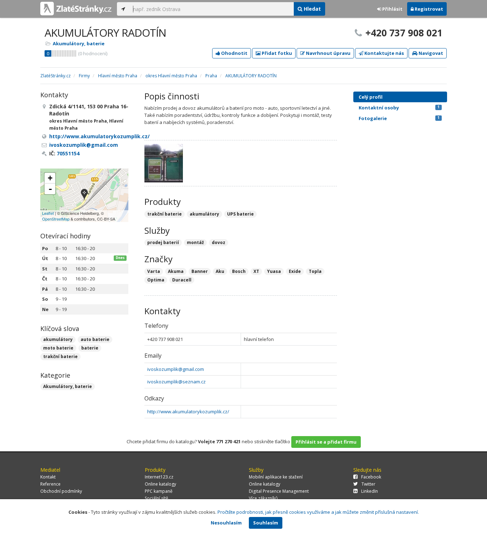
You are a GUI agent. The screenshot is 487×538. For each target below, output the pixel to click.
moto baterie (58, 348)
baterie (89, 348)
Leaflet (48, 213)
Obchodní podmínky (61, 491)
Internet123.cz (159, 477)
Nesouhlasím (226, 522)
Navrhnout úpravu (327, 53)
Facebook (371, 477)
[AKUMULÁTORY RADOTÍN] (84, 195)
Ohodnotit (233, 53)
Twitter (368, 484)
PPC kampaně (159, 491)
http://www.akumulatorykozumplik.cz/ (188, 411)
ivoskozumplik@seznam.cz (176, 381)
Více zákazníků (263, 498)
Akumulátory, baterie (78, 43)
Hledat (311, 8)
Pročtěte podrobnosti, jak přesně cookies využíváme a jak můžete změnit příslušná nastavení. (318, 512)
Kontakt (48, 477)
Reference (50, 484)
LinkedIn (369, 491)
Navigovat (430, 53)
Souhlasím (265, 522)
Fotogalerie (399, 118)
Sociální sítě (156, 498)
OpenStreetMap (56, 219)
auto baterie (95, 339)
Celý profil (371, 97)
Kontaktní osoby (399, 107)
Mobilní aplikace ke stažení (276, 477)
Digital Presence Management (279, 491)
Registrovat (428, 9)
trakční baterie (60, 356)
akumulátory (58, 339)
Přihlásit (392, 9)
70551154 (68, 153)
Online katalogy (160, 484)
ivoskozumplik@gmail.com (175, 369)
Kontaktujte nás (383, 53)
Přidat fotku (276, 53)
